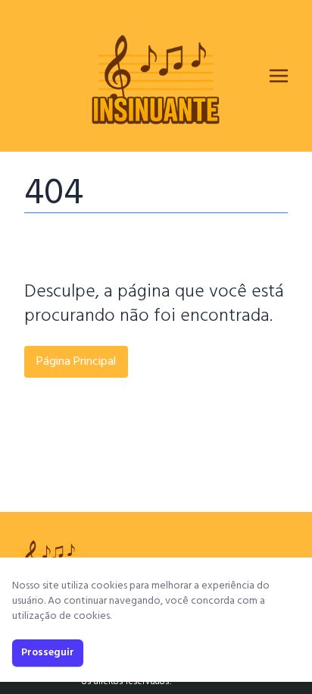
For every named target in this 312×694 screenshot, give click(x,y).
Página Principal (76, 362)
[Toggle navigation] (279, 76)
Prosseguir (47, 652)
